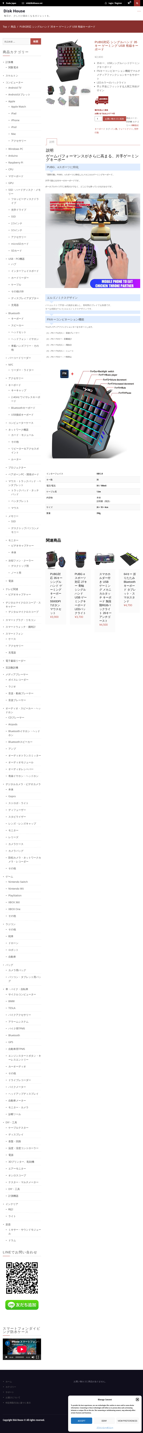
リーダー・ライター (22, 370)
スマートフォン (14, 633)
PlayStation (15, 895)
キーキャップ (18, 390)
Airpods (12, 724)
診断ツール (14, 1114)
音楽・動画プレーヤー (21, 693)
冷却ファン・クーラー (21, 560)
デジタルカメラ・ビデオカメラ (23, 784)
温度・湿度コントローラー (23, 1148)
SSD (13, 216)
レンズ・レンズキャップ (22, 823)
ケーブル (16, 284)
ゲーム (9, 876)
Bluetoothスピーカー (20, 741)
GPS (10, 1042)
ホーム (9, 1381)
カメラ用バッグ (17, 970)
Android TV (14, 87)
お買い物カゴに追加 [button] (56, 559)
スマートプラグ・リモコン (21, 620)
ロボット (13, 949)
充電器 (15, 305)
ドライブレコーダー (19, 1080)
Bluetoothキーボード (23, 407)
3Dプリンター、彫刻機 (21, 1161)
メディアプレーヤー (17, 674)
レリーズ (13, 837)
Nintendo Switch (18, 881)
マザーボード (15, 176)
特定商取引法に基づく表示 (18, 1402)
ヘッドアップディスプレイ (23, 1093)
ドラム (12, 1240)
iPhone (15, 120)
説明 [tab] (51, 141)
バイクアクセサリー (19, 1014)
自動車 (12, 956)
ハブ (13, 264)
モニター (13, 540)
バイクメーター (17, 1087)
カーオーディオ (17, 1066)
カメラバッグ (15, 850)
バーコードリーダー (19, 358)
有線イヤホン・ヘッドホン (23, 776)
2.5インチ (16, 223)
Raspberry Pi (15, 162)
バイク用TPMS (16, 1028)
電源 (10, 581)
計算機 (9, 62)
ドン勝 (114, 128)
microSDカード (20, 243)
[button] (137, 1399)
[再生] (6, 1357)
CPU (10, 169)
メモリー (13, 516)
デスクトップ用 (20, 565)
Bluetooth (14, 313)
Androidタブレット (19, 94)
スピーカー (17, 325)
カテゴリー (11, 1386)
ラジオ (12, 686)
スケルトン (12, 75)
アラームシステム (18, 1021)
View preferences (127, 1421)
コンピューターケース (21, 422)
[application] (22, 1349)
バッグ (9, 965)
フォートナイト (125, 128)
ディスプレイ (15, 1134)
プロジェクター (17, 467)
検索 (35, 41)
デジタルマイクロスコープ (23, 611)
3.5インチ (16, 230)
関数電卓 (13, 67)
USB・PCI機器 (16, 258)
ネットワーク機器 (18, 429)
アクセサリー (18, 140)
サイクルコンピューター (22, 994)
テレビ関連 (12, 589)
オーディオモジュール (21, 762)
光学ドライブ (18, 209)
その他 (15, 441)
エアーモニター (17, 1168)
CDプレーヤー (16, 717)
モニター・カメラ (18, 1107)
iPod (13, 127)
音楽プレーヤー (17, 700)
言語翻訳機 (12, 667)
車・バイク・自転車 (17, 989)
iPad (13, 113)
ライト (12, 1216)
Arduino (13, 155)
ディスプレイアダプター (25, 298)
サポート (10, 1392)
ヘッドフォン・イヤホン (25, 339)
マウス (15, 507)
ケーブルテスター (18, 1127)
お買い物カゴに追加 (114, 118)
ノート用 (16, 572)
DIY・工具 (11, 1122)
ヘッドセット (18, 332)
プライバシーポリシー (104, 1427)
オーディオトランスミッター (24, 755)
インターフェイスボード (25, 271)
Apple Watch (18, 106)
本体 (13, 552)
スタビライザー (17, 816)
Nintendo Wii (16, 888)
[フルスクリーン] (37, 1357)
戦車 (10, 936)
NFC (10, 364)
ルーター (16, 459)
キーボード (17, 318)
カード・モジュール (22, 435)
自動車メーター (17, 1100)
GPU (11, 183)
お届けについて (13, 1397)
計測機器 (13, 1195)
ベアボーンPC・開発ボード (23, 474)
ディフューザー (17, 810)
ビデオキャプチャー (22, 545)
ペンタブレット (20, 501)
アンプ (12, 748)
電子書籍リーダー (16, 660)
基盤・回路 (14, 1141)
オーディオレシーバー (21, 769)
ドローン (13, 943)
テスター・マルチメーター (23, 1182)
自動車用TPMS (16, 1049)
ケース (12, 639)
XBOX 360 (14, 902)
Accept (81, 1421)
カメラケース (15, 844)
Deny (104, 1421)
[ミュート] (33, 1357)
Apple (11, 101)
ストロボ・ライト (18, 803)
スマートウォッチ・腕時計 (21, 626)
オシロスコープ (17, 1175)
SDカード (16, 250)
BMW (11, 1001)
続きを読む (105, 559)
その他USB (17, 291)
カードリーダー (20, 277)
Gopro (12, 796)
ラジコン (11, 924)
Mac (13, 134)
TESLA (11, 1008)
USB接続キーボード (22, 414)
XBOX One (14, 909)
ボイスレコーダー (18, 679)
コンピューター (14, 82)
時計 (10, 1209)
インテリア (12, 1204)
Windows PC (15, 149)
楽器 (8, 1224)
